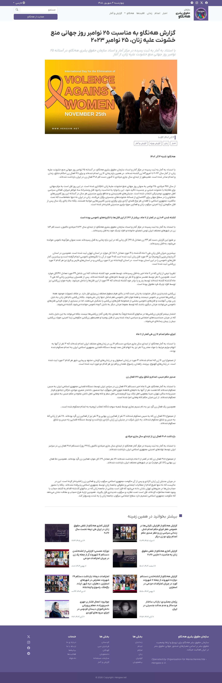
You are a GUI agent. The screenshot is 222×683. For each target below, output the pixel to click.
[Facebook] (28, 648)
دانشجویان (104, 654)
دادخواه (72, 658)
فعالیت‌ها (71, 654)
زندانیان (138, 642)
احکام (139, 650)
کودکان (106, 650)
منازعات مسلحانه (101, 658)
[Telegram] (28, 654)
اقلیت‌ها (140, 13)
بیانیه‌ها (72, 650)
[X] (28, 637)
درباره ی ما (71, 642)
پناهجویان (137, 662)
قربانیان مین (103, 646)
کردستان (105, 642)
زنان (166, 143)
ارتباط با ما (71, 646)
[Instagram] (28, 643)
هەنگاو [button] (130, 13)
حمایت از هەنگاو (35, 16)
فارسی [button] (19, 3)
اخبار (164, 13)
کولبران (139, 658)
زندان (149, 13)
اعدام (157, 13)
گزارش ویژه (155, 143)
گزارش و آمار (115, 13)
